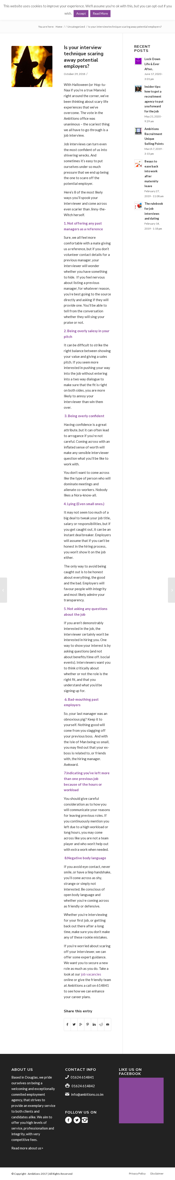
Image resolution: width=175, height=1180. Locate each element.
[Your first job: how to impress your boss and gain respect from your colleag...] (3, 590)
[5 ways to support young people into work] (171, 590)
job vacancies (90, 974)
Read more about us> (27, 1148)
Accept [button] (81, 13)
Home (59, 26)
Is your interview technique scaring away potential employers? (83, 56)
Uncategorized (76, 26)
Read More (100, 13)
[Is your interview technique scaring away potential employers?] (31, 66)
